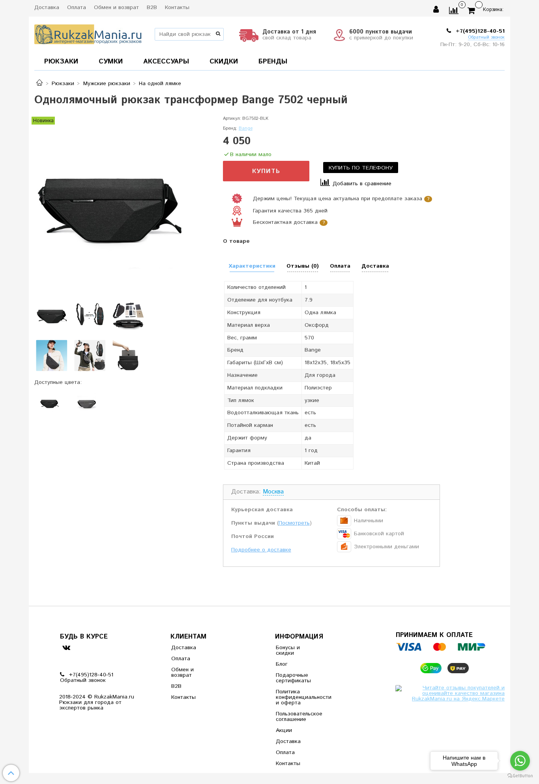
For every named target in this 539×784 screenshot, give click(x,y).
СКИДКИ (224, 61)
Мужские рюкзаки (106, 84)
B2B (152, 7)
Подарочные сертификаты (293, 678)
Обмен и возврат (116, 7)
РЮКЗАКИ (61, 61)
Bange (246, 128)
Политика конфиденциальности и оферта (295, 697)
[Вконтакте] (66, 647)
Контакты (177, 7)
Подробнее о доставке (261, 550)
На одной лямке (160, 84)
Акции (284, 730)
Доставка (46, 7)
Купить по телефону (361, 168)
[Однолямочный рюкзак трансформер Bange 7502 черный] (109, 199)
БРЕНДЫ (272, 61)
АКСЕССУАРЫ (166, 61)
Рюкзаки (63, 84)
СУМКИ (111, 61)
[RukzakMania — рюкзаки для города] (88, 33)
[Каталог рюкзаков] (39, 84)
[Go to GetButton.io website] (520, 775)
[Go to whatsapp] (520, 761)
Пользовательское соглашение (295, 716)
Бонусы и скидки (288, 650)
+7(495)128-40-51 (479, 31)
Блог (282, 664)
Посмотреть (294, 523)
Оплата (76, 7)
